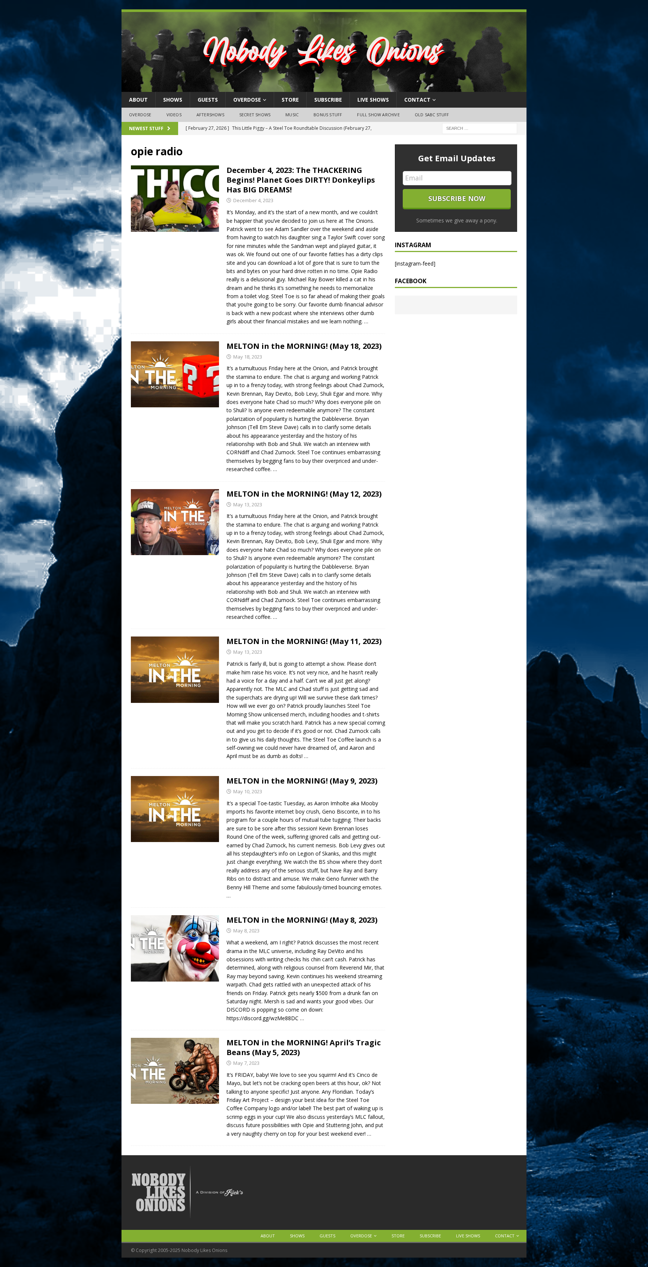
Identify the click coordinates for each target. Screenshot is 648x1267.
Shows (172, 99)
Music (291, 114)
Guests (208, 99)
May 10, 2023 (247, 791)
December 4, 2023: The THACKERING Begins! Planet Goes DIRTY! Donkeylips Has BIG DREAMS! (300, 180)
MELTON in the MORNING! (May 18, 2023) (304, 346)
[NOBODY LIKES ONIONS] (324, 87)
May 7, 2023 (246, 1063)
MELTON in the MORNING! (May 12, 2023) (304, 494)
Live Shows (373, 99)
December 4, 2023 (253, 200)
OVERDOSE (247, 99)
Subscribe (328, 99)
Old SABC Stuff (432, 114)
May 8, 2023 (246, 930)
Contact (417, 99)
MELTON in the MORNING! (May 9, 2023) (302, 781)
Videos (174, 114)
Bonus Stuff (328, 114)
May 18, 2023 (247, 356)
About (138, 99)
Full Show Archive (378, 114)
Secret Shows (254, 114)
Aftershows (210, 114)
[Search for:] (479, 127)
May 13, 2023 (247, 504)
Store (290, 99)
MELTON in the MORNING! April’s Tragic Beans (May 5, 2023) (303, 1047)
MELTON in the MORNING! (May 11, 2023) (304, 641)
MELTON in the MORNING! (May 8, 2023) (302, 920)
